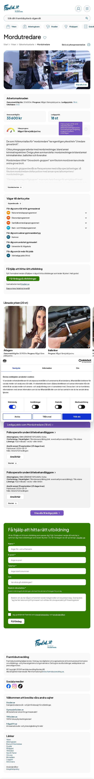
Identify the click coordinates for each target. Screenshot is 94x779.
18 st (75, 102)
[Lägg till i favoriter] (44, 37)
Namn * (11, 543)
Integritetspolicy (12, 769)
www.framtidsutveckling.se (53, 671)
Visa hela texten (13, 187)
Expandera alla (13, 203)
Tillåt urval (47, 417)
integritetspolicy (42, 614)
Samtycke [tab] (16, 368)
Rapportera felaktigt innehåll (18, 288)
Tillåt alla (76, 417)
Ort (9, 577)
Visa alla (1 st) (81, 85)
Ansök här (15, 456)
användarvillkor (59, 614)
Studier (9, 746)
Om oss (9, 755)
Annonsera (10, 762)
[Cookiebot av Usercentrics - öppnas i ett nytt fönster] (80, 361)
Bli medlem (10, 757)
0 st (17, 104)
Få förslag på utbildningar (22, 278)
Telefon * (12, 566)
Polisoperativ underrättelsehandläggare (30, 432)
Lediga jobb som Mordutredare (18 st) (29, 424)
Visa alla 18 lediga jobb (46, 513)
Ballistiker (53, 350)
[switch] (35, 407)
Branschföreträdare (14, 744)
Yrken (13, 44)
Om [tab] (77, 368)
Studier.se (25, 284)
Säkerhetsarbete (26, 44)
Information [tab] (47, 368)
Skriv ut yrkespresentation (73, 44)
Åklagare (8, 350)
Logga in (9, 759)
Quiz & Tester (11, 753)
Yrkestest (10, 750)
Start (6, 44)
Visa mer (11, 463)
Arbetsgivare (11, 742)
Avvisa (17, 417)
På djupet (9, 748)
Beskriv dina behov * (17, 588)
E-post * (12, 554)
